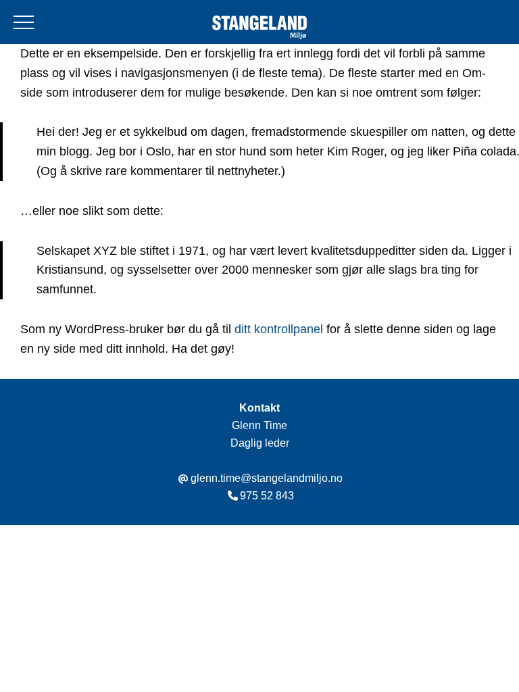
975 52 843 (267, 495)
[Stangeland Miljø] (259, 29)
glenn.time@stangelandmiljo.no (267, 478)
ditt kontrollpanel (278, 329)
